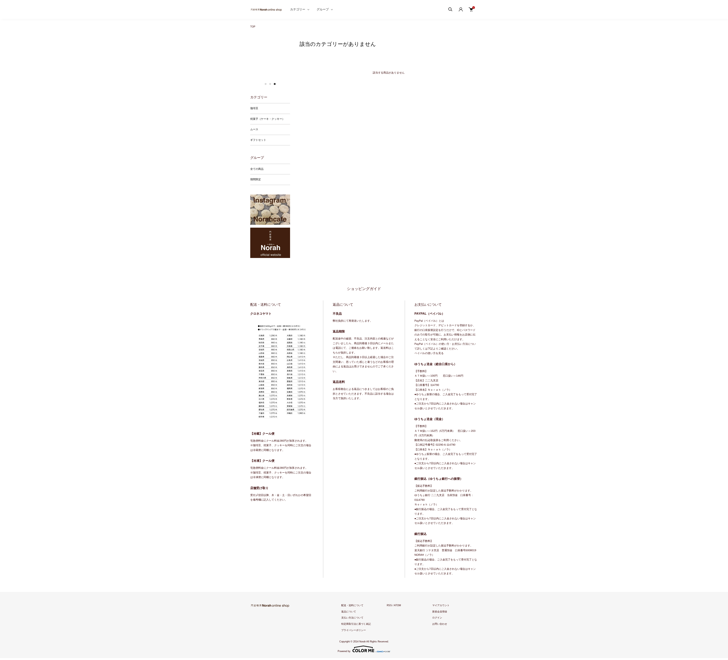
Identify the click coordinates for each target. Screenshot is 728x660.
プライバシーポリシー (353, 630)
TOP (252, 26)
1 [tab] (266, 84)
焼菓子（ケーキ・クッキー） (267, 119)
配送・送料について (352, 605)
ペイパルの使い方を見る (429, 353)
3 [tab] (275, 84)
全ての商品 (257, 169)
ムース (254, 129)
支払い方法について (352, 617)
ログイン (437, 617)
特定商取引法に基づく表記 (356, 623)
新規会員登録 (439, 611)
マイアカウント (441, 605)
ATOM (397, 605)
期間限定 (255, 179)
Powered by (344, 651)
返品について (348, 611)
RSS (389, 605)
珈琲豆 (254, 108)
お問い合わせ (439, 623)
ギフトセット (258, 140)
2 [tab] (270, 84)
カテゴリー (297, 9)
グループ (323, 9)
